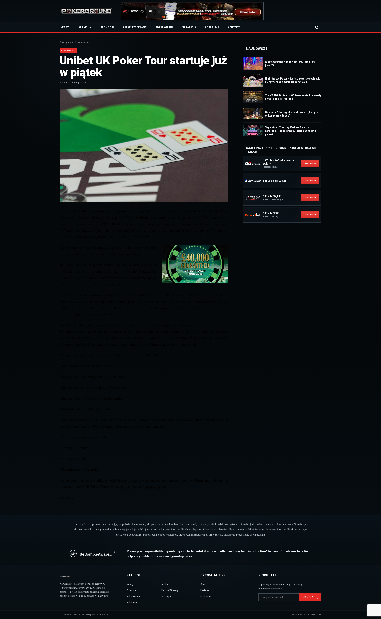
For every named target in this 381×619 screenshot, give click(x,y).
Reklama (204, 590)
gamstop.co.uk (181, 555)
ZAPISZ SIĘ (310, 597)
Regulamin (205, 596)
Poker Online (164, 27)
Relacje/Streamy (135, 27)
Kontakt (234, 27)
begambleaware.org (150, 555)
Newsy (64, 27)
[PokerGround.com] (86, 11)
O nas (203, 584)
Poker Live (212, 27)
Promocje (107, 27)
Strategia (189, 27)
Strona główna (66, 42)
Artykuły (85, 27)
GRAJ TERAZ (310, 163)
